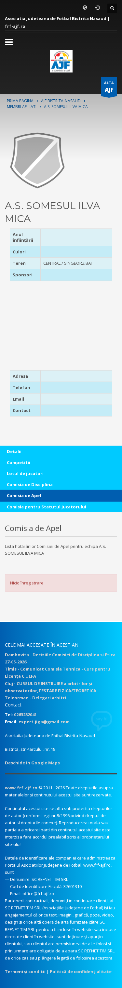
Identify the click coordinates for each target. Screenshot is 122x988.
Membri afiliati (21, 106)
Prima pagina (20, 101)
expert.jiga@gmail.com (44, 722)
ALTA (109, 87)
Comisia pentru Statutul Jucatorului (46, 507)
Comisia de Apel (24, 495)
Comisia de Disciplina (30, 484)
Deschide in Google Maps (32, 763)
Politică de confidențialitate (81, 971)
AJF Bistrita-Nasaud (61, 101)
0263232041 (25, 714)
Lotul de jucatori (25, 473)
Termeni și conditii (25, 971)
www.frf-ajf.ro (21, 788)
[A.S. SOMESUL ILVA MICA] (37, 160)
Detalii (14, 451)
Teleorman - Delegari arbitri (35, 698)
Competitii (18, 462)
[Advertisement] (50, 327)
